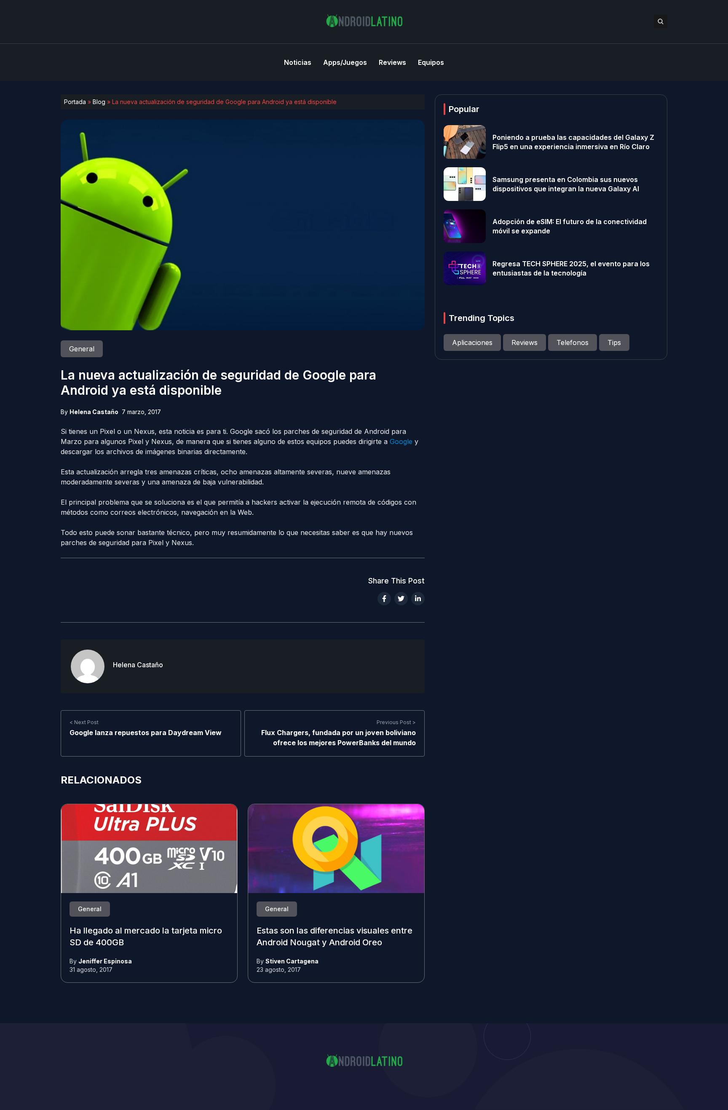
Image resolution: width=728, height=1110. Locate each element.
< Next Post (84, 722)
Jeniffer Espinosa (105, 961)
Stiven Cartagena (291, 961)
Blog (99, 101)
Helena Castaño (94, 411)
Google (401, 441)
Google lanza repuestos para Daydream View (146, 732)
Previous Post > (396, 722)
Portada (75, 101)
